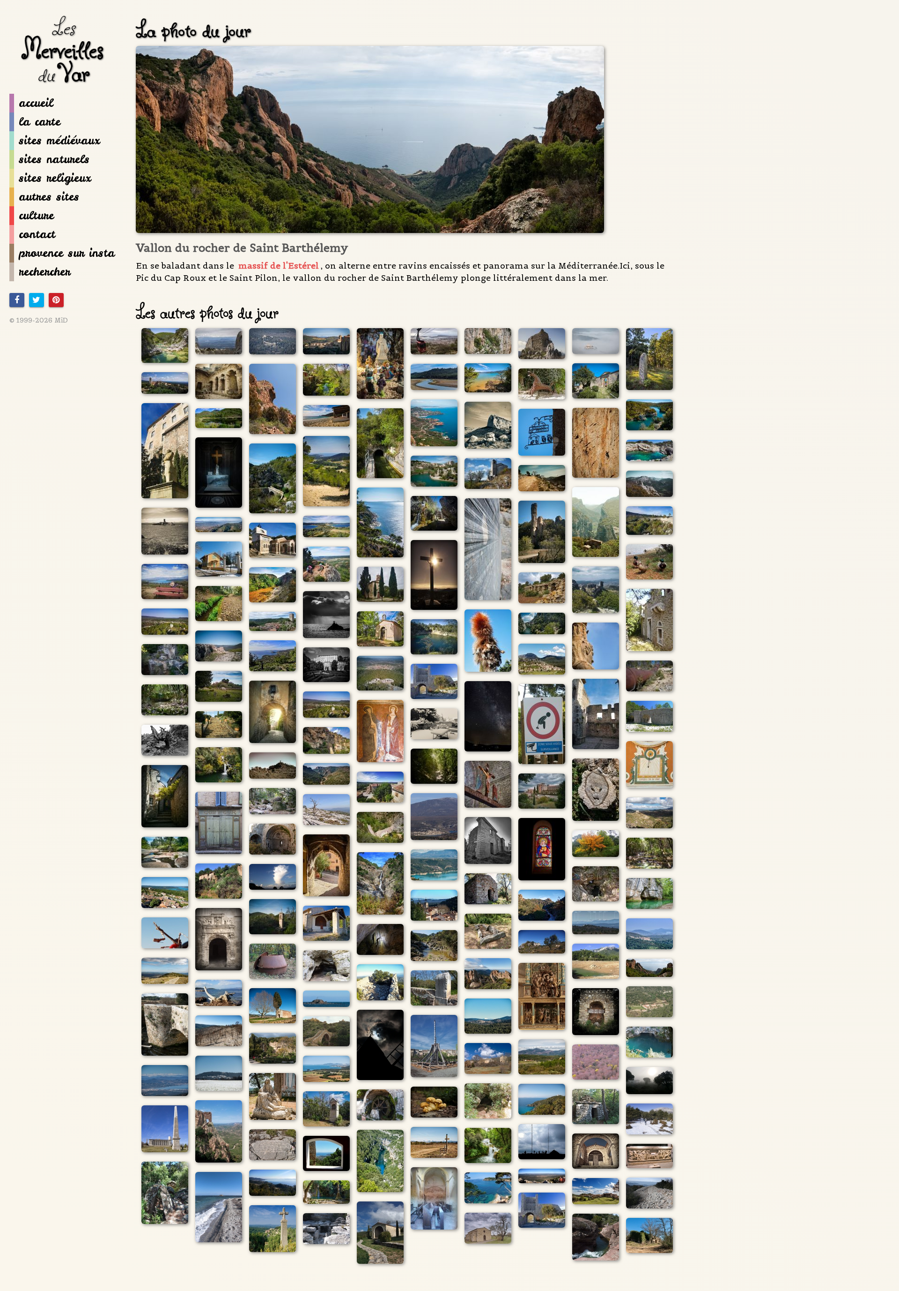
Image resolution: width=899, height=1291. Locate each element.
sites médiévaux (59, 140)
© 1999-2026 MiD (38, 320)
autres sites (49, 196)
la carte (39, 121)
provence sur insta (67, 253)
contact (37, 234)
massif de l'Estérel (278, 265)
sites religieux (55, 178)
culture (36, 215)
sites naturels (54, 159)
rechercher (44, 271)
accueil (36, 103)
